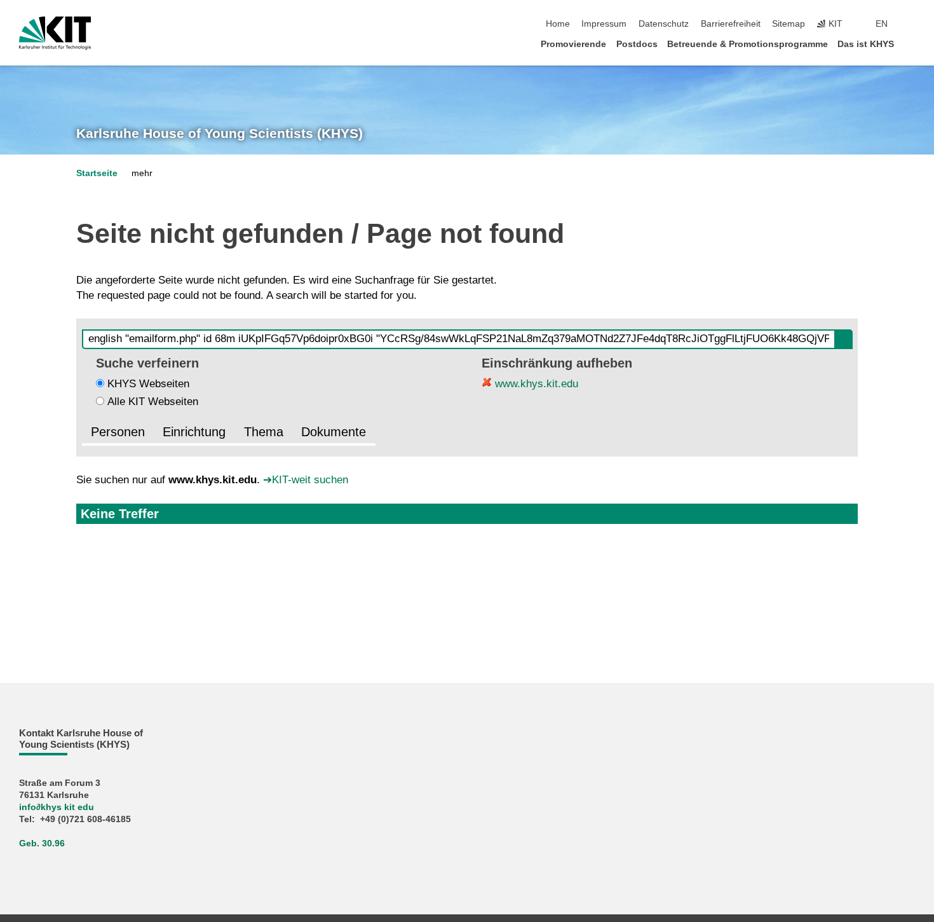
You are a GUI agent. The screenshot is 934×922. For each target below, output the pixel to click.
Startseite (97, 173)
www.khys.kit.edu (535, 384)
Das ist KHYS (865, 44)
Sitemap (788, 24)
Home (558, 24)
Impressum (603, 24)
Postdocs (637, 44)
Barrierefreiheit (731, 24)
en (882, 24)
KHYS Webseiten (148, 384)
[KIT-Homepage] (55, 33)
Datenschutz (664, 24)
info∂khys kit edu (56, 807)
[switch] (911, 24)
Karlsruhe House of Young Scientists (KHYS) (219, 133)
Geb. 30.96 (42, 843)
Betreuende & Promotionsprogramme (747, 44)
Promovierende (573, 44)
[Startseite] (911, 43)
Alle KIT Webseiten (152, 402)
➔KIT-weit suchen (305, 480)
